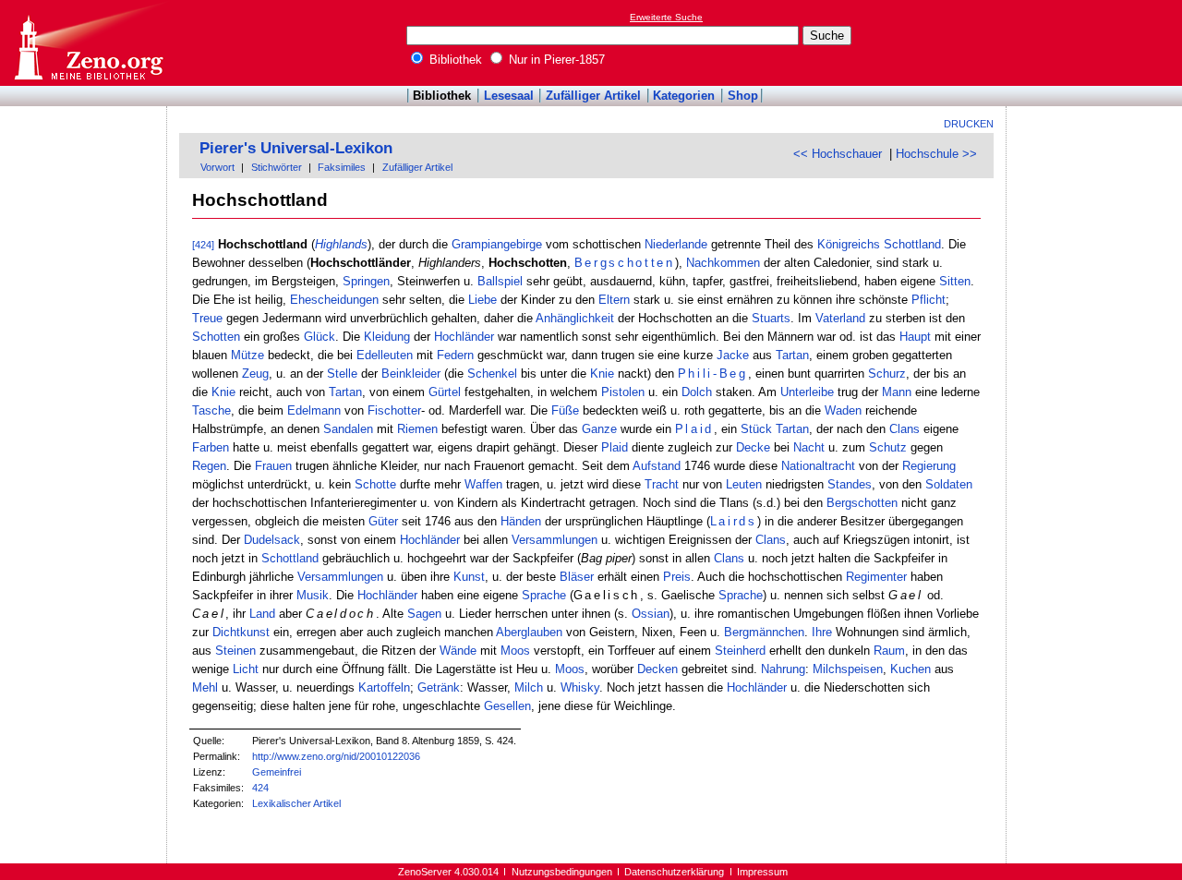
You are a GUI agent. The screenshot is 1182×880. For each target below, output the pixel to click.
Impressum (762, 871)
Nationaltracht (818, 466)
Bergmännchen (764, 632)
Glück (319, 337)
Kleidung (387, 337)
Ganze (599, 429)
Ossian (650, 614)
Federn (455, 355)
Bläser (577, 577)
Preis (677, 577)
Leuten (744, 484)
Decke (753, 447)
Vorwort (217, 167)
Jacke (733, 355)
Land (262, 614)
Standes (849, 484)
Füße (565, 410)
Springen (366, 281)
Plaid (694, 429)
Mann (896, 392)
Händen (521, 521)
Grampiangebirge (497, 244)
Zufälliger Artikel (593, 95)
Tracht (662, 484)
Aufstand (657, 466)
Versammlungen (554, 540)
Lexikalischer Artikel (296, 803)
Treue (207, 318)
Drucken (969, 123)
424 (260, 787)
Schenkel (492, 373)
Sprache (544, 595)
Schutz (888, 447)
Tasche (211, 410)
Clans (904, 429)
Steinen (235, 650)
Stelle (342, 373)
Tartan (792, 355)
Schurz (887, 373)
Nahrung (783, 669)
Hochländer (464, 337)
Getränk (438, 687)
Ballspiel (500, 281)
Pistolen (623, 392)
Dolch (696, 392)
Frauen (273, 466)
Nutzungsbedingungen (562, 871)
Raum (889, 650)
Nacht (809, 447)
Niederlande (676, 244)
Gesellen (507, 706)
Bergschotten (624, 263)
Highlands (341, 244)
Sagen (424, 614)
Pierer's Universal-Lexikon (295, 148)
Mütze (247, 355)
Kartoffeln (384, 687)
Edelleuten (384, 355)
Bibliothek (454, 59)
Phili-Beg (713, 373)
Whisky (580, 687)
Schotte (375, 484)
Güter (383, 521)
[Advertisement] (1097, 42)
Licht (246, 669)
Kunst (469, 577)
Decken (657, 669)
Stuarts (771, 318)
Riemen (417, 429)
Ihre (822, 632)
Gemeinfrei (276, 772)
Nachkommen (723, 263)
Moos (515, 650)
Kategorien (684, 95)
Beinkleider (410, 373)
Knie (602, 373)
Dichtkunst (241, 632)
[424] (203, 244)
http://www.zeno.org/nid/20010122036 (336, 756)
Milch (528, 687)
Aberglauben (529, 632)
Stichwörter (276, 167)
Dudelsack (272, 540)
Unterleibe (807, 392)
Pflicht (928, 300)
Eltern (614, 300)
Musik (312, 595)
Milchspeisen (848, 669)
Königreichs (848, 244)
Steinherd (740, 650)
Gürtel (444, 392)
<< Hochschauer (837, 154)
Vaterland (840, 318)
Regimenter (876, 577)
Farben (210, 447)
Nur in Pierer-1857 (555, 59)
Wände (458, 650)
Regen (209, 466)
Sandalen (348, 429)
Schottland (912, 244)
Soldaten (948, 484)
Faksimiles (342, 167)
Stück (756, 429)
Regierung (929, 466)
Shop (743, 95)
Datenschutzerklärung (674, 871)
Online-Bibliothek (87, 43)
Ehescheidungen (334, 300)
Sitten (955, 281)
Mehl (205, 687)
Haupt (915, 337)
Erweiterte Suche (666, 17)
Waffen (483, 484)
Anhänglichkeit (575, 318)
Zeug (255, 373)
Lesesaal (509, 95)
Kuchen (910, 669)
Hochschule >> (936, 154)
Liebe (482, 300)
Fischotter (394, 410)
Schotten (216, 337)
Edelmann (314, 410)
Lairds (733, 521)
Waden (843, 410)
